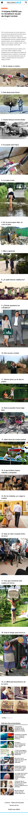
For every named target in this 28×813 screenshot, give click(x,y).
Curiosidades (4, 8)
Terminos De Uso (14, 805)
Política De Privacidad (17, 802)
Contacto (7, 802)
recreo (14, 2)
